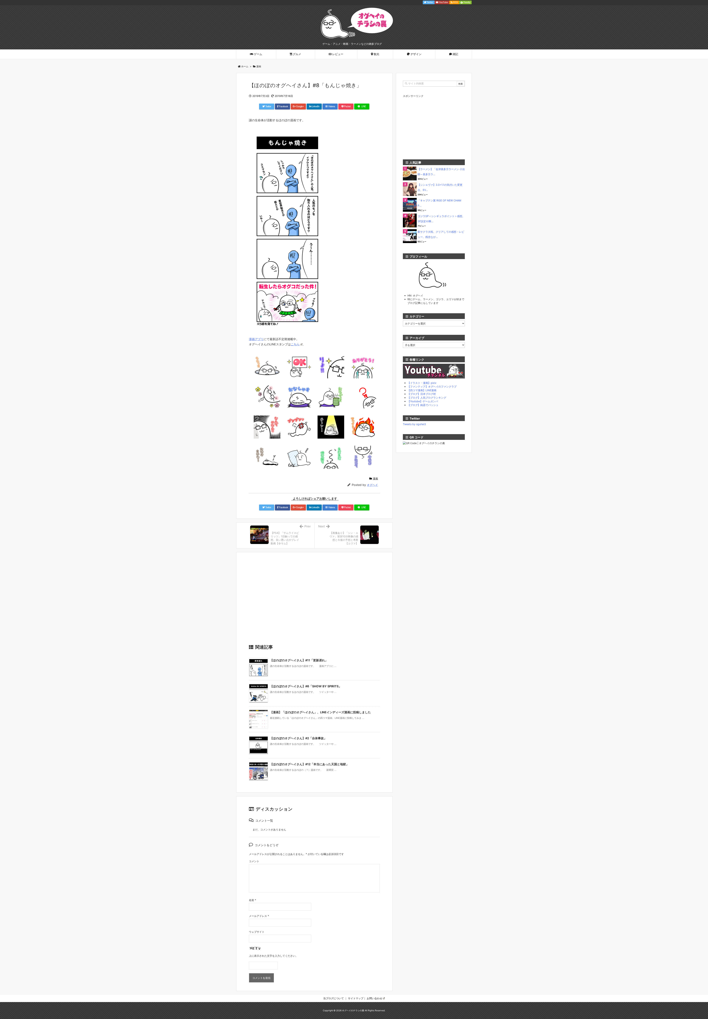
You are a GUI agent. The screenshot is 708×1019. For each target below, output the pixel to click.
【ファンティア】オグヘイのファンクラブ (432, 386)
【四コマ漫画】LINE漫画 (421, 390)
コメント (254, 861)
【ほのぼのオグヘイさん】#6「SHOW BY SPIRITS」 (305, 686)
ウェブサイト (256, 931)
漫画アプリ (256, 339)
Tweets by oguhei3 (414, 424)
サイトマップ (355, 998)
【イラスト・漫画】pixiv (421, 382)
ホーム (244, 66)
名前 (252, 900)
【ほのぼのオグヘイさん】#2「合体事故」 (298, 738)
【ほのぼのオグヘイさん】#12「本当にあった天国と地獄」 (309, 764)
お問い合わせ (374, 998)
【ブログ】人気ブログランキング (426, 397)
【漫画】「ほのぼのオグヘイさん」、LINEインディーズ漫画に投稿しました (320, 712)
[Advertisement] (314, 600)
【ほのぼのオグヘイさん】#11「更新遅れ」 (299, 660)
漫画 (258, 66)
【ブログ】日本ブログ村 (421, 393)
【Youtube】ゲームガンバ (422, 401)
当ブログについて (333, 998)
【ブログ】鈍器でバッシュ (422, 404)
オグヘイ (372, 485)
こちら (295, 344)
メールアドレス (259, 915)
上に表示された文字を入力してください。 (273, 955)
